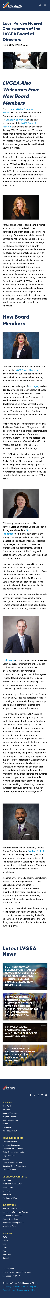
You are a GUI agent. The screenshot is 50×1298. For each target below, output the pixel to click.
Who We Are (7, 1106)
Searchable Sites (9, 1226)
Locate (5, 1240)
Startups (6, 1159)
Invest (5, 1247)
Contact (6, 1258)
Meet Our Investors (10, 1120)
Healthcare (7, 1194)
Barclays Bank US (36, 851)
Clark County (9, 660)
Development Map (10, 1198)
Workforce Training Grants (13, 1223)
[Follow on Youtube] (42, 1094)
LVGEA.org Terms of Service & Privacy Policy (20, 1287)
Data (4, 1251)
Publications (7, 1127)
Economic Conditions (11, 1145)
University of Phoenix (16, 119)
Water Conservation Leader (13, 1152)
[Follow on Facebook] (30, 1094)
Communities (8, 1187)
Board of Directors (10, 1113)
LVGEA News (21, 45)
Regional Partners (10, 1117)
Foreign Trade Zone (10, 1219)
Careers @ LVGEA (10, 1131)
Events (5, 1124)
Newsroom (7, 1254)
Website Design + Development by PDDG (19, 1290)
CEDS (5, 1237)
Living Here (7, 1180)
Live (4, 1244)
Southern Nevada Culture (12, 1184)
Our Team (6, 1110)
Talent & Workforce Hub (12, 1162)
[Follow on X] (34, 1094)
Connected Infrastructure (13, 1148)
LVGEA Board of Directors (27, 370)
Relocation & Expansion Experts (15, 1212)
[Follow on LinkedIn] (38, 1094)
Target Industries (9, 1156)
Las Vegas (33, 386)
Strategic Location (10, 1141)
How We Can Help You (12, 1209)
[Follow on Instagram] (46, 1094)
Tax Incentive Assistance (12, 1216)
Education (6, 1191)
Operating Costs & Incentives (14, 1166)
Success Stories (9, 1170)
